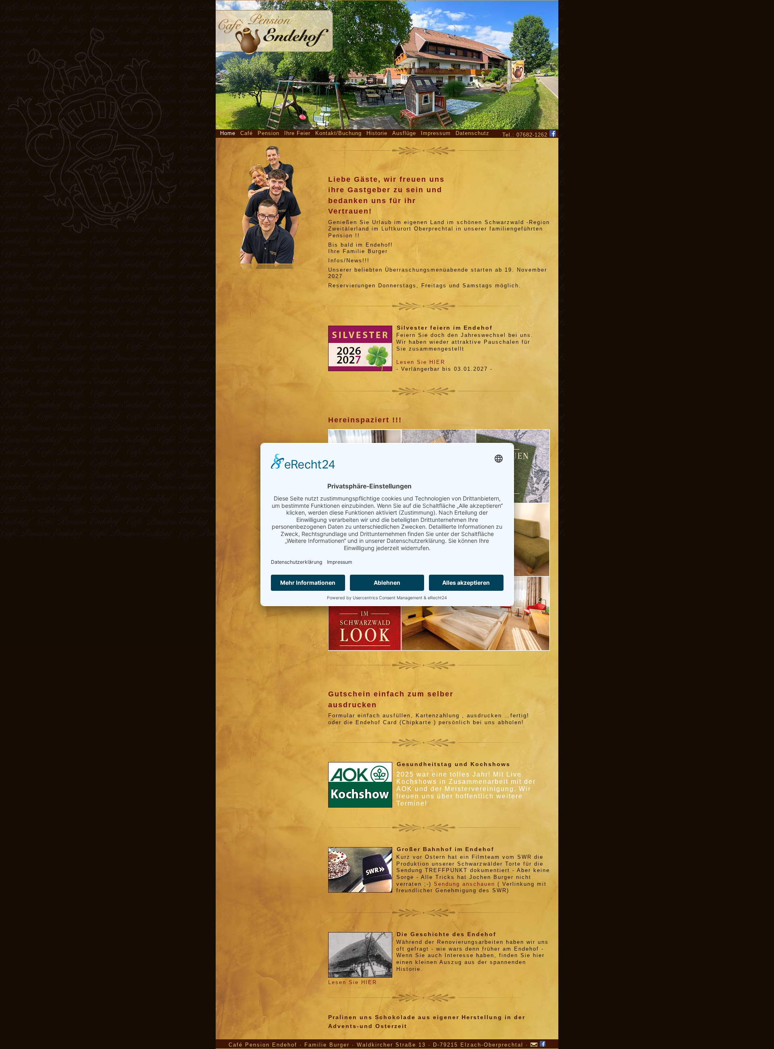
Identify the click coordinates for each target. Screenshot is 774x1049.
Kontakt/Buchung (338, 133)
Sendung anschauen (464, 884)
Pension (268, 133)
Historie (376, 133)
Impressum (436, 133)
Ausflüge (404, 133)
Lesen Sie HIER (420, 362)
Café (246, 133)
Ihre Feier (297, 133)
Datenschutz (472, 133)
